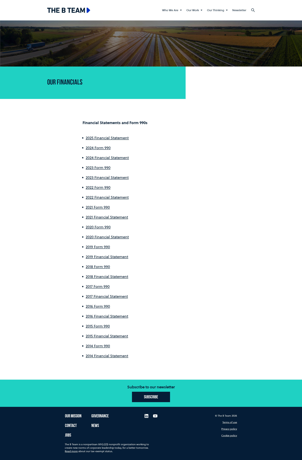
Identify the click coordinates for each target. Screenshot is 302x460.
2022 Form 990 (98, 187)
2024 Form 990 (98, 147)
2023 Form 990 (98, 167)
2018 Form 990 (98, 266)
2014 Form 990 (98, 345)
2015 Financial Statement (107, 336)
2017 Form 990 (98, 286)
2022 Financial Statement (107, 197)
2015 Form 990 (98, 326)
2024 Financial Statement (107, 157)
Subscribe (151, 397)
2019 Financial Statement (107, 256)
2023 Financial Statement (107, 177)
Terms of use (229, 422)
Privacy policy (229, 429)
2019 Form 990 (98, 246)
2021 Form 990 (98, 207)
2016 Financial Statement (107, 316)
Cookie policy (229, 435)
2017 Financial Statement (107, 296)
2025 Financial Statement (107, 137)
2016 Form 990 (98, 306)
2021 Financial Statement (107, 217)
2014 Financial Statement (107, 355)
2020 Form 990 (98, 227)
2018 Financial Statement (107, 276)
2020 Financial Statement (107, 237)
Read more (71, 451)
